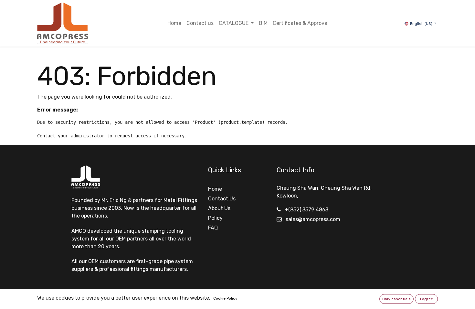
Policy (215, 218)
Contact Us (222, 199)
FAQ (213, 228)
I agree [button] (426, 299)
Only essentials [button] (396, 299)
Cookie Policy (225, 298)
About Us (219, 208)
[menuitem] (174, 23)
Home (215, 189)
